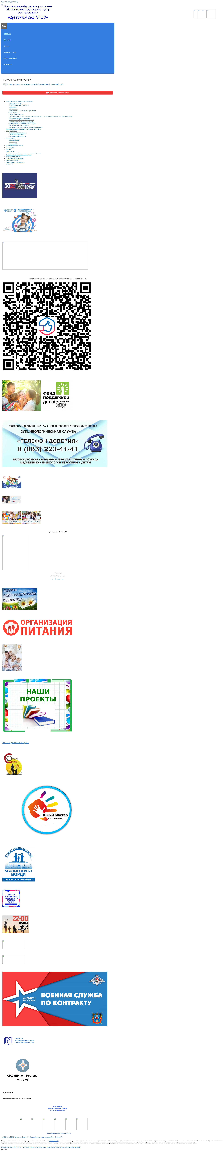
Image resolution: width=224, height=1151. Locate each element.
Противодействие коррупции (14, 145)
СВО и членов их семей (57, 1110)
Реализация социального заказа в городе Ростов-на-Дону (23, 129)
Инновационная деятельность (15, 162)
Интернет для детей (12, 160)
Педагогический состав (16, 114)
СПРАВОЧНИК (57, 1106)
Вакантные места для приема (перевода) (21, 122)
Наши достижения (11, 131)
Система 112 (13, 144)
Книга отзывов (10, 52)
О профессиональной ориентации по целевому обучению (23, 153)
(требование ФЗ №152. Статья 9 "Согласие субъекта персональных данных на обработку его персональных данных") (41, 1147)
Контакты (8, 64)
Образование (13, 109)
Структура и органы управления (19, 105)
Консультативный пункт (13, 156)
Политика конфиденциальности (59, 1133)
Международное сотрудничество (19, 125)
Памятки (8, 149)
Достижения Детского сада (17, 136)
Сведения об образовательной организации (19, 101)
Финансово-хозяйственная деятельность (21, 120)
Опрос (6, 46)
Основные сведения (15, 103)
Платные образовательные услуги (19, 118)
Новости (7, 40)
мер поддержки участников (57, 1108)
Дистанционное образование (15, 158)
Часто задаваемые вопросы (15, 742)
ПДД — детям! (10, 151)
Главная (7, 34)
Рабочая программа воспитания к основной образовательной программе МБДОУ (34, 84)
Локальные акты (14, 140)
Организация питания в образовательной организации (25, 127)
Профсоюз (9, 164)
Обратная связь (10, 58)
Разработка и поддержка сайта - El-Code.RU (46, 1137)
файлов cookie (53, 1141)
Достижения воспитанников (17, 133)
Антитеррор (13, 142)
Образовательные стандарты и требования (22, 111)
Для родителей (10, 147)
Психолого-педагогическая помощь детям (18, 155)
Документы (12, 107)
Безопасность (10, 138)
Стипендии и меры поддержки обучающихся (22, 123)
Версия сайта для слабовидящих (59, 92)
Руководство (13, 112)
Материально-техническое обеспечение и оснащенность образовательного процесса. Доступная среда (40, 116)
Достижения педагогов (16, 134)
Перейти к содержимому (9, 2)
